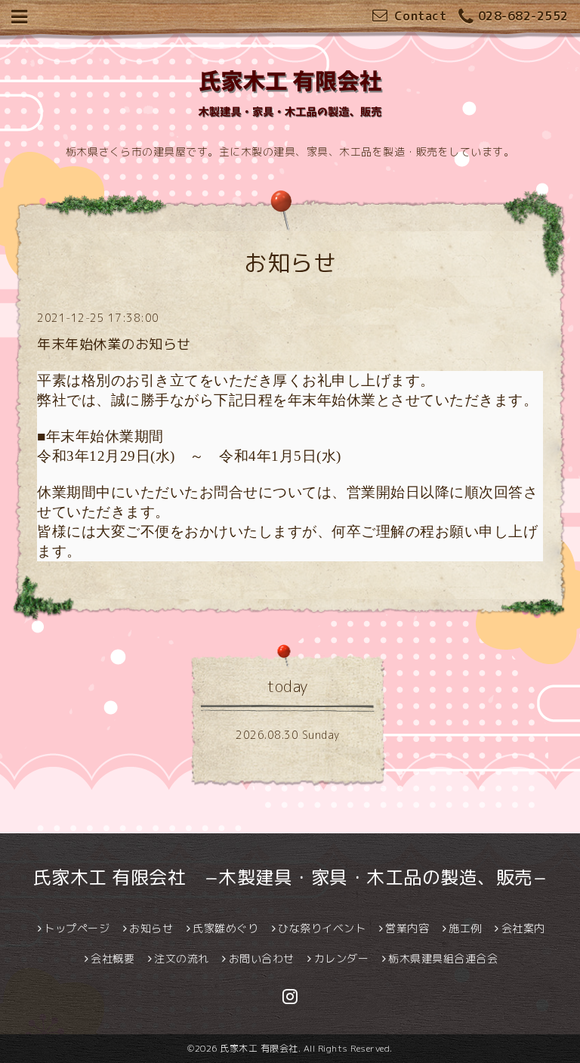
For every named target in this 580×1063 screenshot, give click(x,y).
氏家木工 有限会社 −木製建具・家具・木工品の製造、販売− (290, 877)
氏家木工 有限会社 (259, 1048)
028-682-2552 (523, 16)
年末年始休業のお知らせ (114, 344)
